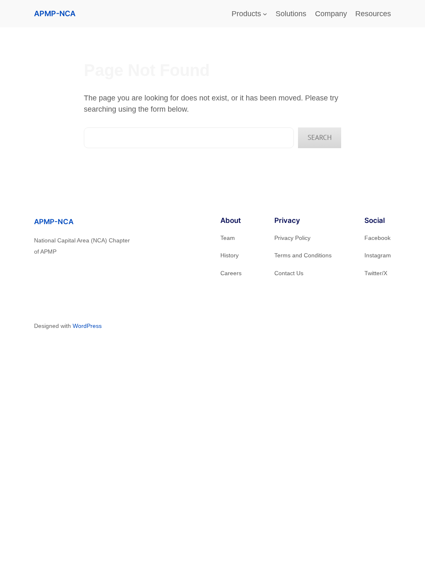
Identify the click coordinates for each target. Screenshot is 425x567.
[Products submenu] (265, 14)
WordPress (87, 326)
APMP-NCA (55, 13)
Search (320, 137)
